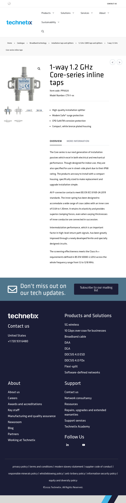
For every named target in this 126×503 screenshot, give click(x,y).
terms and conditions (41, 466)
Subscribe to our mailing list (96, 289)
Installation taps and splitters (62, 43)
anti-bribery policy (75, 473)
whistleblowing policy (51, 473)
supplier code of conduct (98, 466)
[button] (39, 68)
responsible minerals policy (23, 473)
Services (85, 12)
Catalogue (21, 43)
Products (46, 12)
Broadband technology (38, 43)
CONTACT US (112, 3)
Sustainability (48, 22)
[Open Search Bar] (42, 31)
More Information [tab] (78, 141)
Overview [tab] (56, 141)
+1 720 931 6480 (18, 341)
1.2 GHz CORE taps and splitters (90, 43)
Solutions (66, 12)
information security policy (101, 473)
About (102, 12)
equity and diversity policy (63, 480)
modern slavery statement (69, 466)
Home (9, 43)
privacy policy (20, 466)
